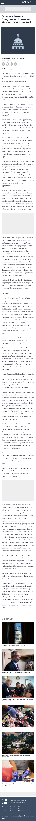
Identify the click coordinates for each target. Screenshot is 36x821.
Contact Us (12, 806)
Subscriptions (21, 811)
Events (3, 809)
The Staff (12, 811)
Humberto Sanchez (19, 58)
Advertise (20, 806)
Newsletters (4, 811)
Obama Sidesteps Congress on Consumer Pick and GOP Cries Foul (16, 19)
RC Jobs (20, 809)
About (3, 806)
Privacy (11, 809)
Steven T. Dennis (7, 58)
